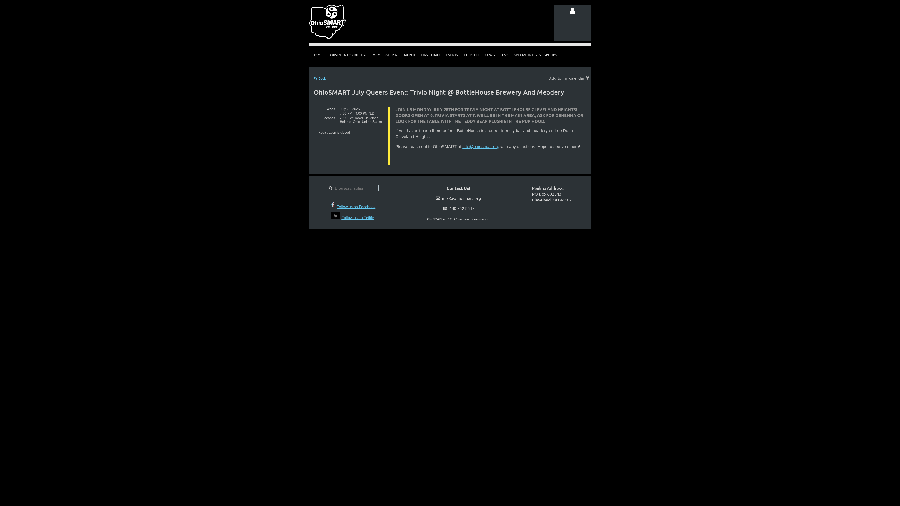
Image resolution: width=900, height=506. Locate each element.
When (330, 109)
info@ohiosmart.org (480, 146)
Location (328, 118)
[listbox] (570, 78)
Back (322, 78)
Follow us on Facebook (356, 207)
